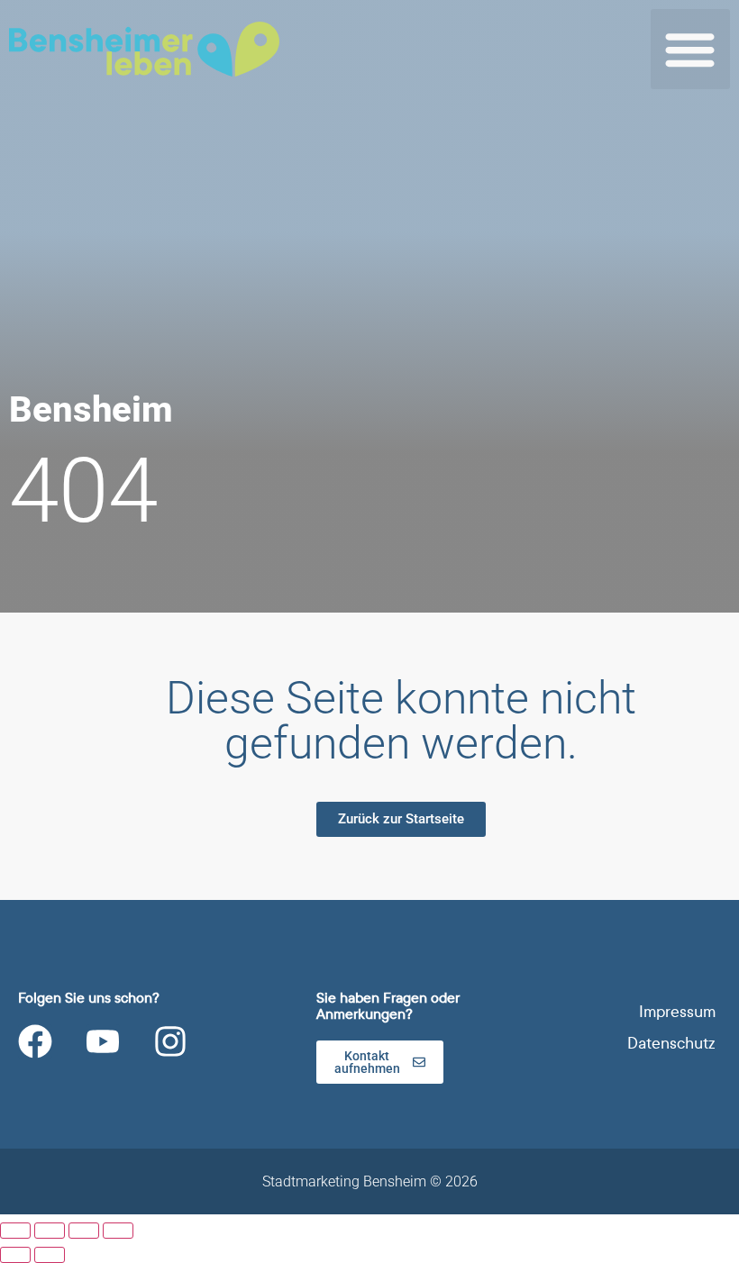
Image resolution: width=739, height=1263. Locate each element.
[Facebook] (35, 1041)
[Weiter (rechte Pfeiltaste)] (49, 1255)
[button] (691, 49)
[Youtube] (103, 1041)
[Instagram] (170, 1041)
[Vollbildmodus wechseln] (49, 1230)
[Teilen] (83, 1230)
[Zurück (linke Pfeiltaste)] (15, 1255)
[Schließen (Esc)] (118, 1230)
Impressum (677, 1012)
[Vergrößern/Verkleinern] (15, 1230)
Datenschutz (671, 1043)
